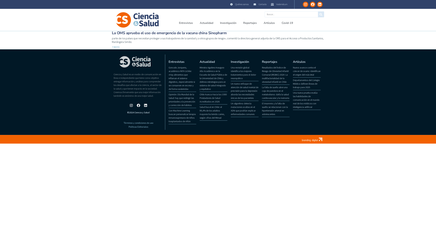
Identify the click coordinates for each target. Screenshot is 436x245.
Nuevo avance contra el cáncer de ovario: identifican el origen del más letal (307, 71)
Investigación (228, 23)
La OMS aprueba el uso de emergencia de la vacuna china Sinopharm (169, 33)
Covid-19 (287, 23)
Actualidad (206, 23)
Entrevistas (186, 23)
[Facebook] (312, 4)
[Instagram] (305, 4)
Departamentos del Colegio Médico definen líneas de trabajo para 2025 (306, 84)
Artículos (269, 23)
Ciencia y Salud (122, 4)
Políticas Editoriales (138, 126)
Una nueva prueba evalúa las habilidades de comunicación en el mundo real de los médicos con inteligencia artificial (306, 100)
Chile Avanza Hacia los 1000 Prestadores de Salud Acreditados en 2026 (213, 98)
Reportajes (250, 23)
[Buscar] (321, 14)
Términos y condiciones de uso (138, 123)
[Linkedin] (320, 4)
